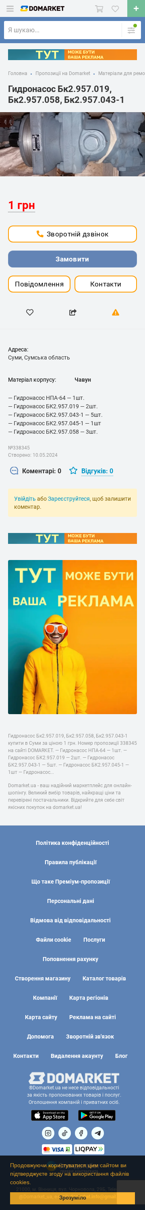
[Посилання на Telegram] (97, 1133)
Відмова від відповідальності (70, 920)
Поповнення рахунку (70, 959)
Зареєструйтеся (69, 498)
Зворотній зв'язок (90, 1036)
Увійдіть (25, 498)
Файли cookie (53, 939)
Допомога (40, 1036)
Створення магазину (42, 978)
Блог (121, 1056)
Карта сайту (41, 1017)
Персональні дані (70, 901)
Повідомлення (39, 284)
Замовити (72, 259)
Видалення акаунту (77, 1056)
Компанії (45, 998)
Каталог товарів (104, 978)
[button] (34, 1183)
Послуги (94, 939)
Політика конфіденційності (72, 843)
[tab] (35, 471)
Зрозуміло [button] (72, 1198)
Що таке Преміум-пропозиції (70, 881)
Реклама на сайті (92, 1017)
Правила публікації (71, 862)
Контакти (105, 284)
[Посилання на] (48, 1133)
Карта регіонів (88, 998)
